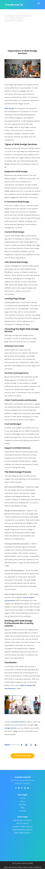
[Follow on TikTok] (24, 788)
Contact (22, 811)
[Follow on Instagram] (26, 745)
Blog (22, 807)
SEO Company (22, 823)
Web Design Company (22, 820)
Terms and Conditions (32, 867)
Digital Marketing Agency (22, 829)
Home (22, 798)
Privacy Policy (16, 867)
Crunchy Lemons (19, 722)
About (22, 801)
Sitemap (7, 867)
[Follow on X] (31, 745)
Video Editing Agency (22, 833)
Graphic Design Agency (22, 826)
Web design (9, 108)
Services (22, 804)
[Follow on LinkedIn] (35, 745)
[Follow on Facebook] (22, 745)
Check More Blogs (22, 756)
